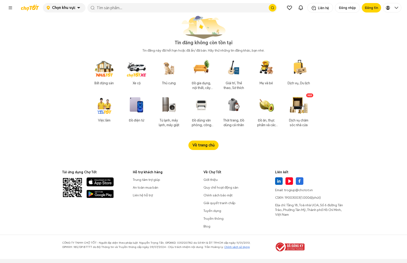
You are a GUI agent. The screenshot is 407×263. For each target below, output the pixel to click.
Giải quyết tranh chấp (220, 203)
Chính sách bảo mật (218, 195)
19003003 (292, 197)
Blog (207, 226)
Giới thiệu (211, 180)
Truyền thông (214, 218)
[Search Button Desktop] (272, 8)
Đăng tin (371, 8)
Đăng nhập (347, 8)
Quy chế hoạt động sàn (221, 187)
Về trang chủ (203, 145)
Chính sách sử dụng (237, 247)
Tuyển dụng (212, 211)
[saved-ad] (289, 7)
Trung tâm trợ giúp (146, 180)
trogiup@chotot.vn (298, 190)
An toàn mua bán (145, 187)
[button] (10, 7)
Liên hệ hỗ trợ (143, 195)
